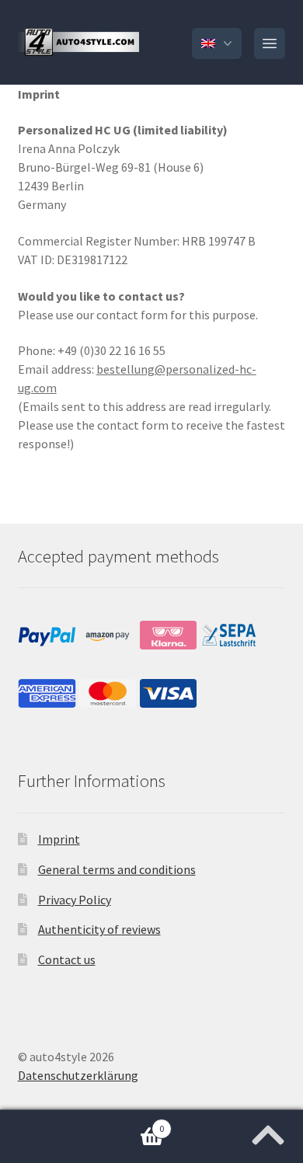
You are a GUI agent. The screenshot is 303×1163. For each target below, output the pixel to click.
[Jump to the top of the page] (268, 1130)
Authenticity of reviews (99, 929)
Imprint (59, 839)
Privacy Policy (74, 899)
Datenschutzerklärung (78, 1075)
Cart (82, 1123)
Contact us (67, 959)
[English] (217, 43)
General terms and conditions (117, 869)
